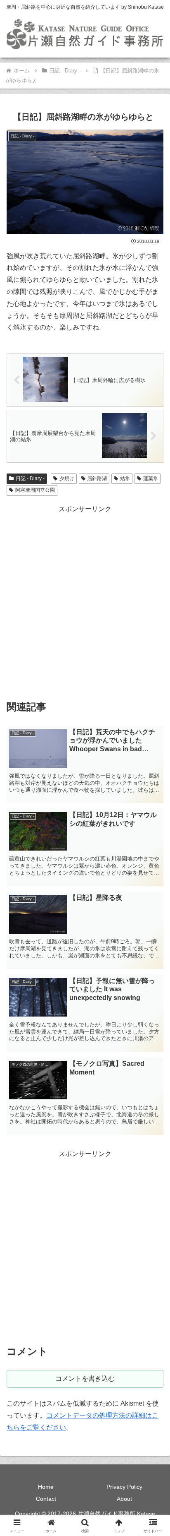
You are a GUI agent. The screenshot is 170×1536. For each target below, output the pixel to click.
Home (46, 1486)
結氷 (125, 478)
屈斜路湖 (97, 478)
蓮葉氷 (150, 478)
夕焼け (66, 478)
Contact (46, 1498)
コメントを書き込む (85, 1378)
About (124, 1498)
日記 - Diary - (30, 478)
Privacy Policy (124, 1486)
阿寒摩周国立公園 (35, 490)
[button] (153, 1188)
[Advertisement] (85, 600)
